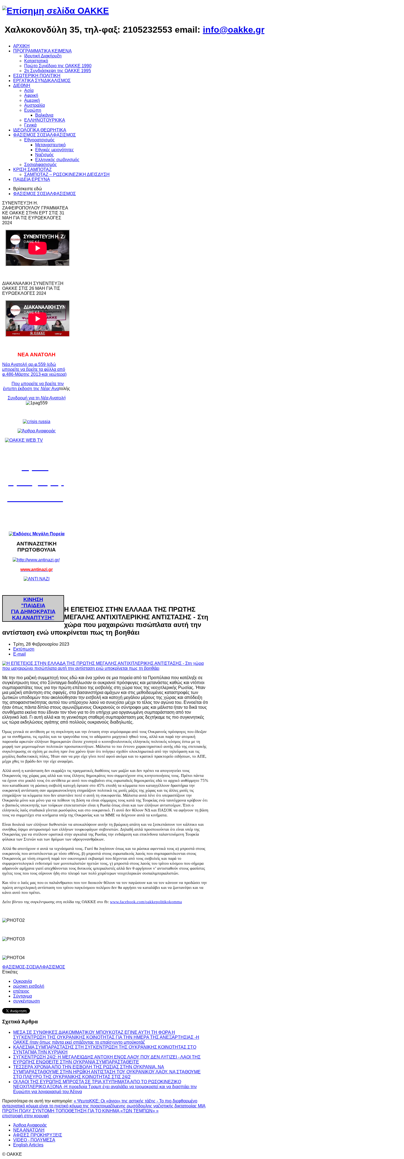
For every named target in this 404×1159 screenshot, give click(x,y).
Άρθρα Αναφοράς (30, 1125)
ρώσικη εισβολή (28, 986)
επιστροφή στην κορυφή (25, 1115)
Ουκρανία (22, 981)
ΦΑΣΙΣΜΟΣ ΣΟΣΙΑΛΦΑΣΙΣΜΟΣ (44, 193)
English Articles (28, 1145)
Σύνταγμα (22, 996)
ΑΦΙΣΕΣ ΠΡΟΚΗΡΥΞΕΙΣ (37, 1135)
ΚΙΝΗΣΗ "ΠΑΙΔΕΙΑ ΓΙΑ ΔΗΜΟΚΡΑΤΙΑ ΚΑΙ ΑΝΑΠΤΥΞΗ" (33, 608)
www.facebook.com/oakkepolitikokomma (146, 901)
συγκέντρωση (26, 1001)
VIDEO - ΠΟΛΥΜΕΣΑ (34, 1140)
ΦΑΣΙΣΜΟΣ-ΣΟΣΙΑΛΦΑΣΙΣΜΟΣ (33, 967)
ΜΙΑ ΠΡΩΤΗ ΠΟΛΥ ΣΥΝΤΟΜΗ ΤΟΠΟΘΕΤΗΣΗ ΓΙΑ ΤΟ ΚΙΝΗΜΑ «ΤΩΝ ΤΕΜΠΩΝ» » (104, 1108)
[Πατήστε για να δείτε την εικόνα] (105, 668)
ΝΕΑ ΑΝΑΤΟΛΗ (29, 1130)
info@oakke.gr (233, 30)
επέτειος (21, 991)
